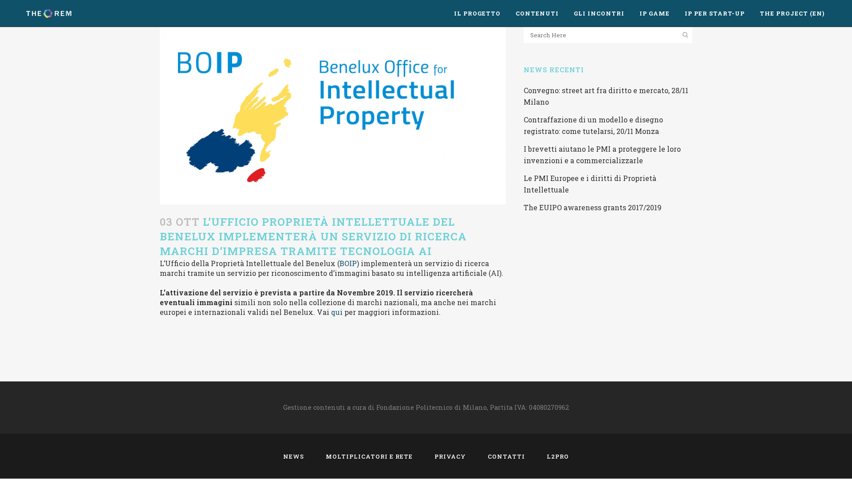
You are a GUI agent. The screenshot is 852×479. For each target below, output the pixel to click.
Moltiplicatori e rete (369, 456)
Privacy (450, 456)
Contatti (506, 456)
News (293, 456)
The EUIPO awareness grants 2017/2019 (593, 207)
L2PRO (558, 456)
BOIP (348, 263)
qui (337, 312)
